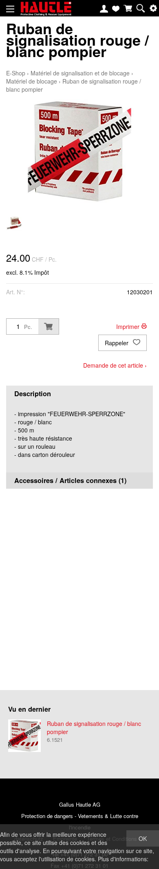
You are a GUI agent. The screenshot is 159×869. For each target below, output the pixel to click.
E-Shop (15, 73)
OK (143, 838)
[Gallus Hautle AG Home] (45, 12)
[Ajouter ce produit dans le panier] (48, 326)
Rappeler (117, 343)
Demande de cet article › (115, 365)
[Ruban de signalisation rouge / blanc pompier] (24, 735)
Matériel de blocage (31, 81)
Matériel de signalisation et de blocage (80, 73)
